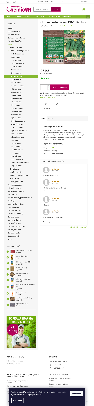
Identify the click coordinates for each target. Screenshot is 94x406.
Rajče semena (16, 79)
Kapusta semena (17, 108)
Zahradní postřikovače (16, 226)
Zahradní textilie (14, 223)
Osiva (10, 44)
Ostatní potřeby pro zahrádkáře (20, 198)
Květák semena (16, 111)
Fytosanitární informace (45, 2)
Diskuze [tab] (50, 118)
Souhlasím (76, 393)
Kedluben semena (17, 63)
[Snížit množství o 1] (48, 88)
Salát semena (16, 89)
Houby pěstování (16, 182)
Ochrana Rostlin (14, 31)
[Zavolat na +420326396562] (10, 2)
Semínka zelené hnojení (19, 175)
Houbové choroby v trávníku (59, 384)
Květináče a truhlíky (15, 214)
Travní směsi (14, 169)
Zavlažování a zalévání (16, 38)
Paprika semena (16, 118)
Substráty (11, 201)
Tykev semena (16, 102)
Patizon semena (17, 134)
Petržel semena (16, 95)
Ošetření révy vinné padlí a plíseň (18, 381)
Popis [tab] (43, 118)
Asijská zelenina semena (20, 162)
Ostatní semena (17, 124)
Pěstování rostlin (14, 188)
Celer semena (16, 60)
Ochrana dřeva (13, 217)
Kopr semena (15, 140)
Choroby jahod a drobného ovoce (18, 386)
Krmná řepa (14, 178)
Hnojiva (10, 28)
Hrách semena (16, 114)
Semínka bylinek (16, 47)
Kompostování (13, 236)
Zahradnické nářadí (15, 210)
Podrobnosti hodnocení (68, 26)
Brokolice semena (17, 54)
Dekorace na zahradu (16, 191)
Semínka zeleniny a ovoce (19, 51)
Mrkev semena (16, 73)
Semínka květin (16, 172)
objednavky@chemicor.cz (61, 361)
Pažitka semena (17, 127)
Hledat (56, 9)
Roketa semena (16, 83)
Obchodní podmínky (13, 364)
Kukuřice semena (17, 67)
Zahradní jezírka (14, 233)
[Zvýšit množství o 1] (48, 86)
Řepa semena (16, 146)
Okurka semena (16, 76)
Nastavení (17, 400)
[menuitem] (8, 16)
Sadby (10, 239)
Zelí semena (15, 105)
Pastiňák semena (17, 156)
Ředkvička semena (18, 86)
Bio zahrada (12, 194)
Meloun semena (16, 70)
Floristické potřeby (15, 41)
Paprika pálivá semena (19, 130)
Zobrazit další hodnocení (77, 227)
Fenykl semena (16, 166)
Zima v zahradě (13, 207)
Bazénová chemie (14, 220)
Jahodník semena (17, 137)
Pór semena (15, 153)
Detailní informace (46, 97)
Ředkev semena (16, 143)
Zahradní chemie (14, 35)
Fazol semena (16, 92)
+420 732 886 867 (58, 368)
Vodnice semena (17, 159)
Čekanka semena (17, 150)
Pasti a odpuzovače (15, 185)
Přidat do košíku (61, 87)
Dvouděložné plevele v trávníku (60, 379)
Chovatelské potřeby (16, 204)
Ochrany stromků (14, 230)
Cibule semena (16, 57)
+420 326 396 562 (58, 365)
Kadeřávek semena (18, 121)
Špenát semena (16, 99)
